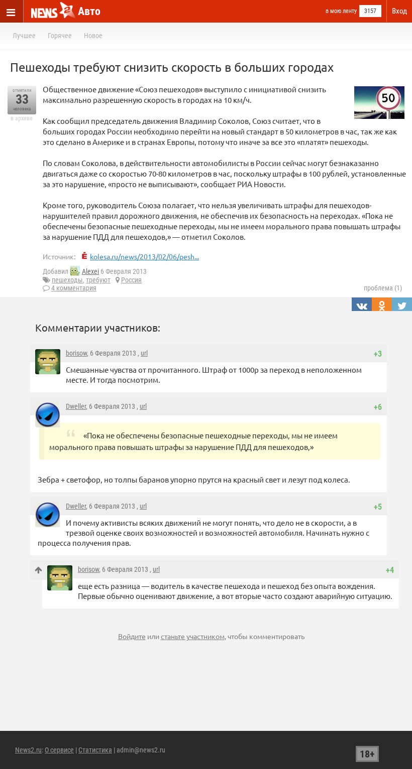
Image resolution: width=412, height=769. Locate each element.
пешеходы (67, 280)
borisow (76, 353)
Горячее (60, 36)
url (144, 353)
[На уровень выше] (38, 570)
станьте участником (193, 636)
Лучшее (24, 36)
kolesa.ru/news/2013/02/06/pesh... (144, 256)
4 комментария (73, 288)
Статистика (95, 750)
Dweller (76, 406)
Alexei (90, 271)
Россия (131, 280)
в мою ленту (341, 11)
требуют (98, 280)
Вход (399, 11)
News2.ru (28, 750)
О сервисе (59, 750)
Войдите (132, 636)
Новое (93, 36)
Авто (89, 11)
